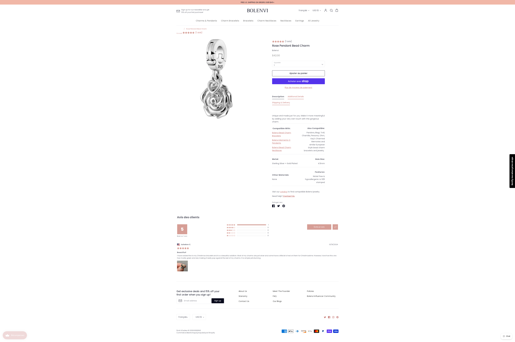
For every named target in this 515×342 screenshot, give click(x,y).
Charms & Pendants (206, 20)
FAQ (275, 296)
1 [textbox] (274, 65)
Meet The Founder (281, 291)
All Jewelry (313, 20)
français (303, 10)
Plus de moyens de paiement (298, 87)
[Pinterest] (336, 317)
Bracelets (248, 20)
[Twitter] (324, 317)
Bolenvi (275, 50)
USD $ (315, 10)
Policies (310, 291)
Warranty (243, 296)
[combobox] (298, 64)
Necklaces (285, 20)
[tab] (278, 97)
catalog (283, 191)
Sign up (217, 300)
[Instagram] (332, 317)
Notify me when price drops (512, 171)
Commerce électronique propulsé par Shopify (195, 333)
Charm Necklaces (266, 20)
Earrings (299, 20)
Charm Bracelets (230, 20)
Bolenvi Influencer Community (321, 296)
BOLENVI (257, 10)
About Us (243, 291)
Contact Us (244, 301)
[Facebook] (328, 317)
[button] (335, 227)
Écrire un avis (319, 227)
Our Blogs (277, 301)
